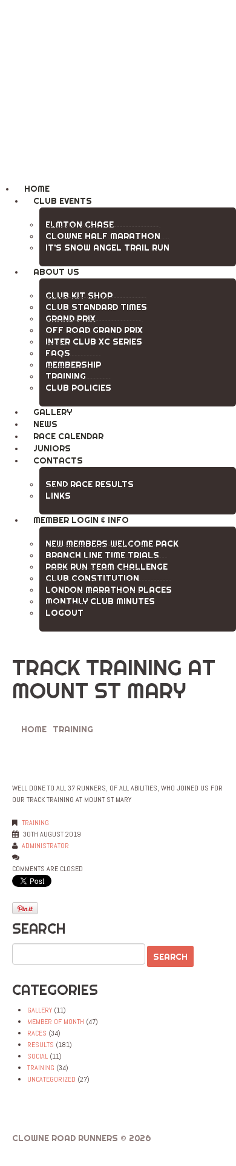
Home (37, 188)
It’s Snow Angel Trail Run (107, 247)
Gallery (52, 411)
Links (58, 495)
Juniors (52, 448)
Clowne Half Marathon (102, 236)
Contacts (58, 460)
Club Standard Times (96, 307)
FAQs (57, 353)
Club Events (62, 200)
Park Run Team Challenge (106, 566)
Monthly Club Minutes (100, 601)
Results (40, 1045)
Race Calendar (68, 436)
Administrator (45, 846)
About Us (56, 271)
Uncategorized (51, 1079)
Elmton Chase (79, 224)
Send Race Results (89, 484)
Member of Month (55, 1021)
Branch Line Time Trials (102, 555)
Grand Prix (70, 318)
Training (65, 376)
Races (37, 1033)
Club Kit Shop (79, 295)
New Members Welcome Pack (112, 543)
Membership (73, 364)
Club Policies (78, 387)
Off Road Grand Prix (94, 330)
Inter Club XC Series (93, 341)
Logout (64, 612)
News (45, 424)
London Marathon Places (108, 589)
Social (37, 1056)
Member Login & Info (81, 519)
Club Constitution (92, 578)
